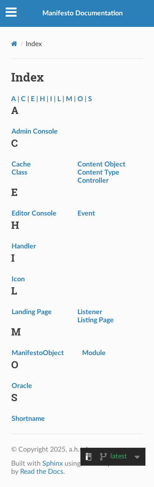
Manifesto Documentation (82, 13)
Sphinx (52, 463)
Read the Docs (41, 471)
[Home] (14, 43)
